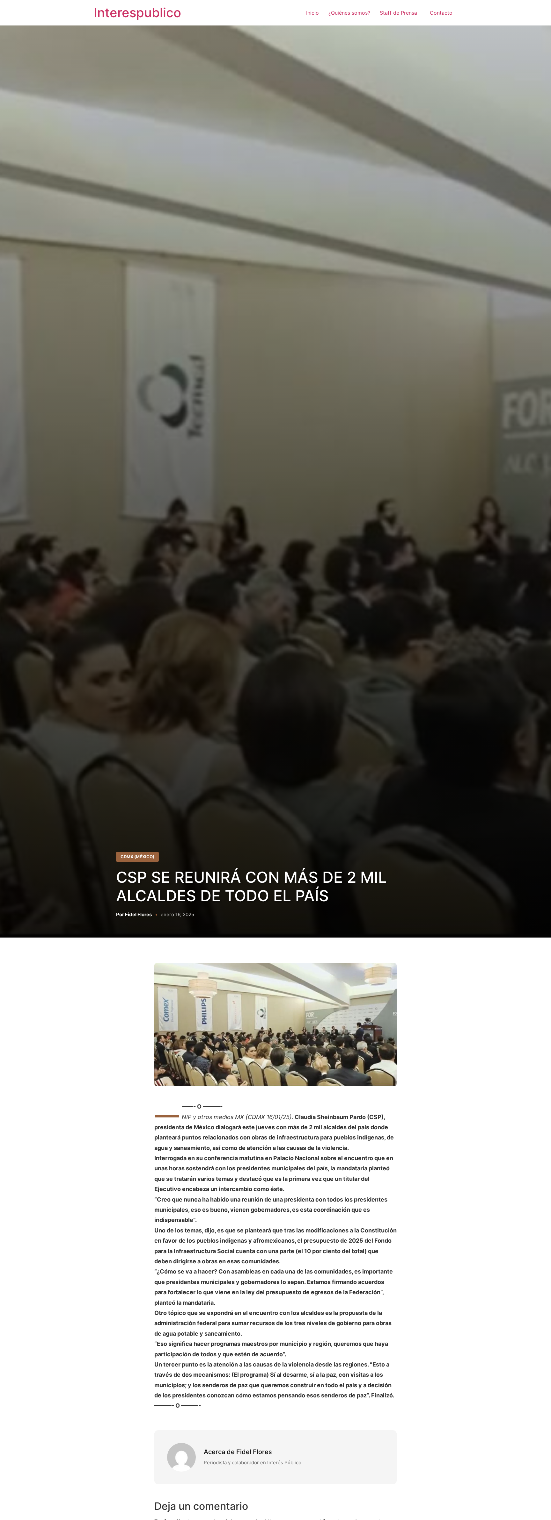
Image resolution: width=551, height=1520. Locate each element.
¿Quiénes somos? (349, 13)
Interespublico (137, 12)
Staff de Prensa (400, 13)
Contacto (441, 13)
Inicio (312, 13)
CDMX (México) (137, 856)
